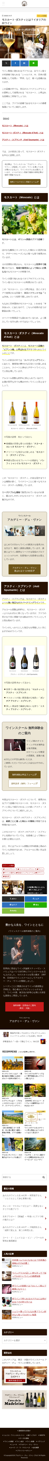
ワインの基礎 (9, 865)
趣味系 (7, 876)
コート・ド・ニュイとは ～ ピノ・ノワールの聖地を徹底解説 (23, 1239)
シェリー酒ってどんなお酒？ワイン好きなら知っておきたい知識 (29, 1313)
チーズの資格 (24, 1438)
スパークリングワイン (27, 869)
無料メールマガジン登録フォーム (23, 182)
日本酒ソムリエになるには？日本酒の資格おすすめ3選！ (29, 1261)
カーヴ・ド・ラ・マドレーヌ (20, 1447)
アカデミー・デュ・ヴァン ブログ (26, 1455)
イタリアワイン (10, 869)
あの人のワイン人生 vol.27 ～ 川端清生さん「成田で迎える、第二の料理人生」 (22, 1228)
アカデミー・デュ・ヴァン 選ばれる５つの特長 (24, 569)
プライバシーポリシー (24, 1450)
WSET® (42, 1435)
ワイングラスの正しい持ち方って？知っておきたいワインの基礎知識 (29, 1274)
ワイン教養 (30, 1441)
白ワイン (40, 873)
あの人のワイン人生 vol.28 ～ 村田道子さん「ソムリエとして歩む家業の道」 (22, 1197)
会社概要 (36, 1447)
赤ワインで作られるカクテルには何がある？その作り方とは (29, 1300)
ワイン (41, 869)
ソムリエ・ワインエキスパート (14, 1435)
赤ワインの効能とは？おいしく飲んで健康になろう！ (29, 1287)
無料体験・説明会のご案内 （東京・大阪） (24, 1006)
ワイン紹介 (20, 1441)
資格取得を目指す (25, 1430)
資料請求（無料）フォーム (23, 783)
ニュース (14, 1444)
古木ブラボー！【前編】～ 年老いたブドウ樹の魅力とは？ (23, 1218)
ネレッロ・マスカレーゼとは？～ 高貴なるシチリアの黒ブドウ (23, 1207)
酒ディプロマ (32, 1435)
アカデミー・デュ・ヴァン (29, 1444)
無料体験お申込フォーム (23, 774)
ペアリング (41, 1441)
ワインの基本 (9, 873)
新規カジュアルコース (25, 873)
